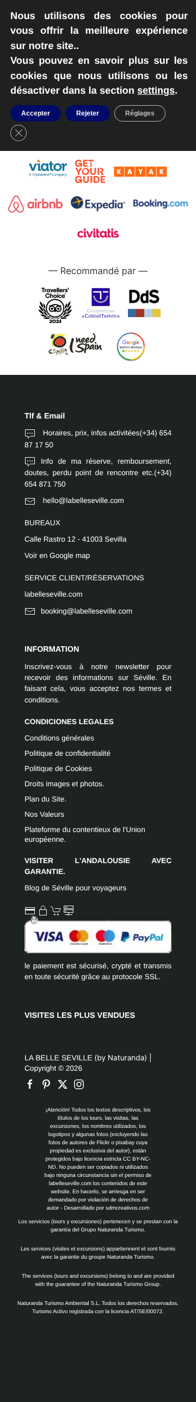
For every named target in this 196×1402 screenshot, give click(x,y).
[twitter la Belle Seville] (65, 1084)
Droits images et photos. (64, 784)
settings (156, 90)
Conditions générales (59, 738)
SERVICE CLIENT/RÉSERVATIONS (84, 578)
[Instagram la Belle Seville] (82, 1084)
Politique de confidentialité (67, 753)
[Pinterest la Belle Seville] (49, 1084)
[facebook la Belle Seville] (32, 1084)
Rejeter (87, 113)
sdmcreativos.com (128, 1208)
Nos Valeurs (44, 814)
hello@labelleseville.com (82, 500)
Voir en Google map (57, 555)
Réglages (140, 113)
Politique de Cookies (58, 768)
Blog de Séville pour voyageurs (75, 888)
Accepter (35, 113)
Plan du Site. (45, 799)
